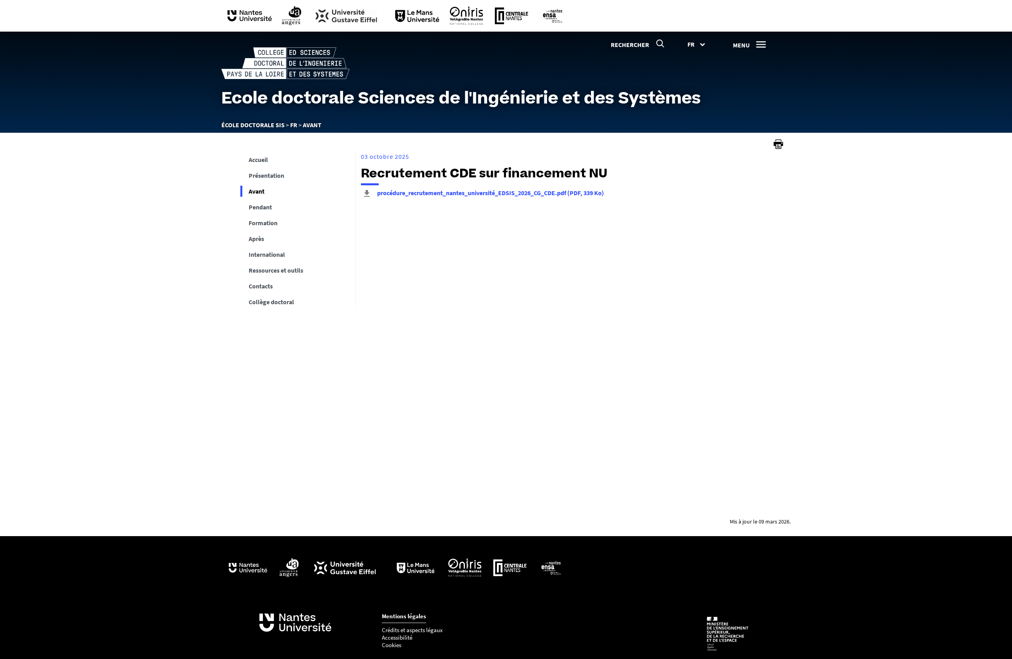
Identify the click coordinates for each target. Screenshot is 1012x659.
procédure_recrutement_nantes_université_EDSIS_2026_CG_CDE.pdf (490, 193)
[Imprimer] (778, 144)
